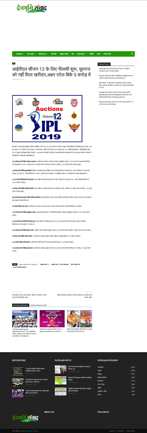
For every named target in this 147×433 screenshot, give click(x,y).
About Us (113, 431)
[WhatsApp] (30, 88)
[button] (132, 54)
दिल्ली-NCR (42, 54)
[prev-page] (13, 340)
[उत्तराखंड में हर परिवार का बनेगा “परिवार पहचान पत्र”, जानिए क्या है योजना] (18, 382)
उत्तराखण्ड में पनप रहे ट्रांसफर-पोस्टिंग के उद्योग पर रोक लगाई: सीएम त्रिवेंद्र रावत (29, 296)
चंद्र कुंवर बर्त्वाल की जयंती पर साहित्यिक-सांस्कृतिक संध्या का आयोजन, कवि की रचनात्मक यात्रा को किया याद (116, 77)
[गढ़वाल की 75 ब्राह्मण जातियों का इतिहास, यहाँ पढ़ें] (60, 380)
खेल (73, 54)
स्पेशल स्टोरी (107, 54)
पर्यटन (98, 54)
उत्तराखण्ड (19, 54)
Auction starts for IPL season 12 (28, 264)
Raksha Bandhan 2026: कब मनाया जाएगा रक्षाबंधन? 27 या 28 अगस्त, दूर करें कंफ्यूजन (116, 103)
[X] (25, 88)
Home (14, 60)
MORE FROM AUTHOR (39, 305)
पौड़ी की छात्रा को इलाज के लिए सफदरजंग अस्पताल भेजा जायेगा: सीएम (74, 296)
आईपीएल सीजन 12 (44, 264)
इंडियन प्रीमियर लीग (75, 264)
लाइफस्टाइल (80, 54)
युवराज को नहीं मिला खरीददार (19, 267)
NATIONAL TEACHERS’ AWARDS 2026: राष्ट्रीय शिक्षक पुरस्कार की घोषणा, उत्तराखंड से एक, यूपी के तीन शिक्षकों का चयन (116, 85)
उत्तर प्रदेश (30, 54)
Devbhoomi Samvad (32, 431)
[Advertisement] (73, 34)
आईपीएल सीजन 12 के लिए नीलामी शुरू (59, 264)
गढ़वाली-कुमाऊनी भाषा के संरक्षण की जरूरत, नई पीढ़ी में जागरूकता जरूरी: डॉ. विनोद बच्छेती (114, 70)
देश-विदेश (54, 54)
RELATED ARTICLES (21, 305)
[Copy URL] (14, 88)
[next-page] (17, 340)
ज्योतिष (91, 54)
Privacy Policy (130, 431)
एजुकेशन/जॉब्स (64, 54)
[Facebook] (19, 88)
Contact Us (120, 431)
